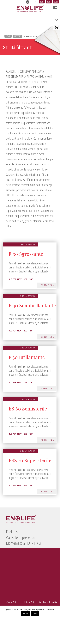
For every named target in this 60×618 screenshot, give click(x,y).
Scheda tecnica (47, 285)
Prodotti (17, 36)
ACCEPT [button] (35, 613)
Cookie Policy (11, 602)
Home (8, 36)
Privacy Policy (29, 602)
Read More (26, 613)
